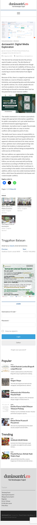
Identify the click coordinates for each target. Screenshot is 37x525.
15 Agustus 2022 (7, 56)
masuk (12, 246)
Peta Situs (5, 505)
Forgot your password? (18, 350)
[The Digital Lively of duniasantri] (8, 219)
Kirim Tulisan (6, 501)
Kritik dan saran (7, 503)
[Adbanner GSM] (18, 265)
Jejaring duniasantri (8, 494)
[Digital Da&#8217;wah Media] (24, 202)
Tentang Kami (6, 492)
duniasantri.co (28, 56)
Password (6, 320)
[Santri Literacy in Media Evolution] (8, 202)
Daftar (18, 342)
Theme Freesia (23, 515)
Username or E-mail (9, 312)
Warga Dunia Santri (8, 497)
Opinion (16, 40)
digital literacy (20, 56)
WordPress (30, 515)
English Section (7, 40)
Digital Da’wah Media (24, 206)
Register (4, 499)
